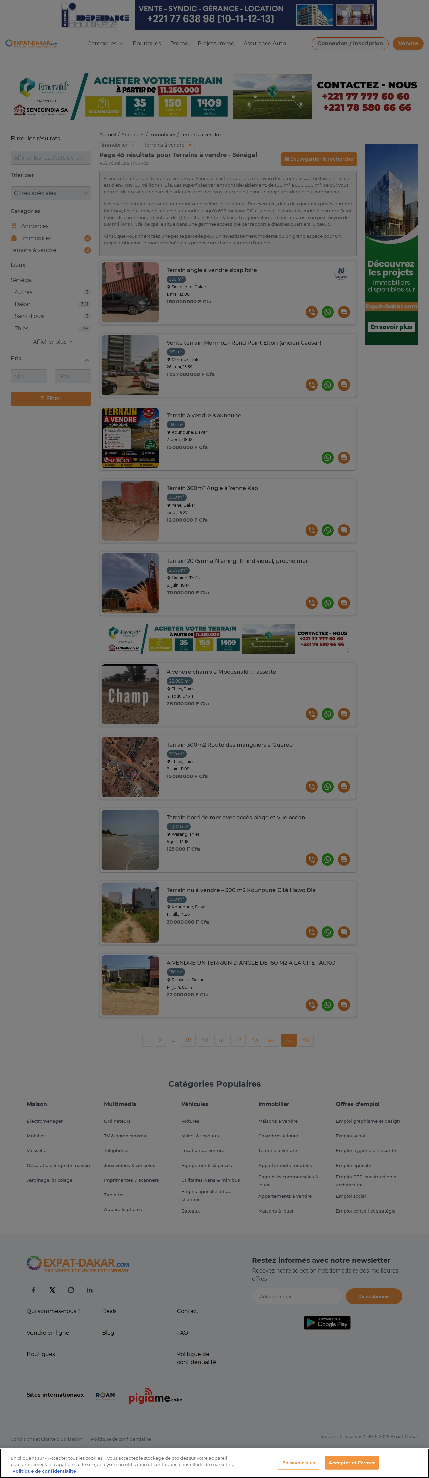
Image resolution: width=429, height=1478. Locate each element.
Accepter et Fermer (352, 1462)
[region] (214, 1463)
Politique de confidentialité (44, 1471)
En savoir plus (298, 1462)
